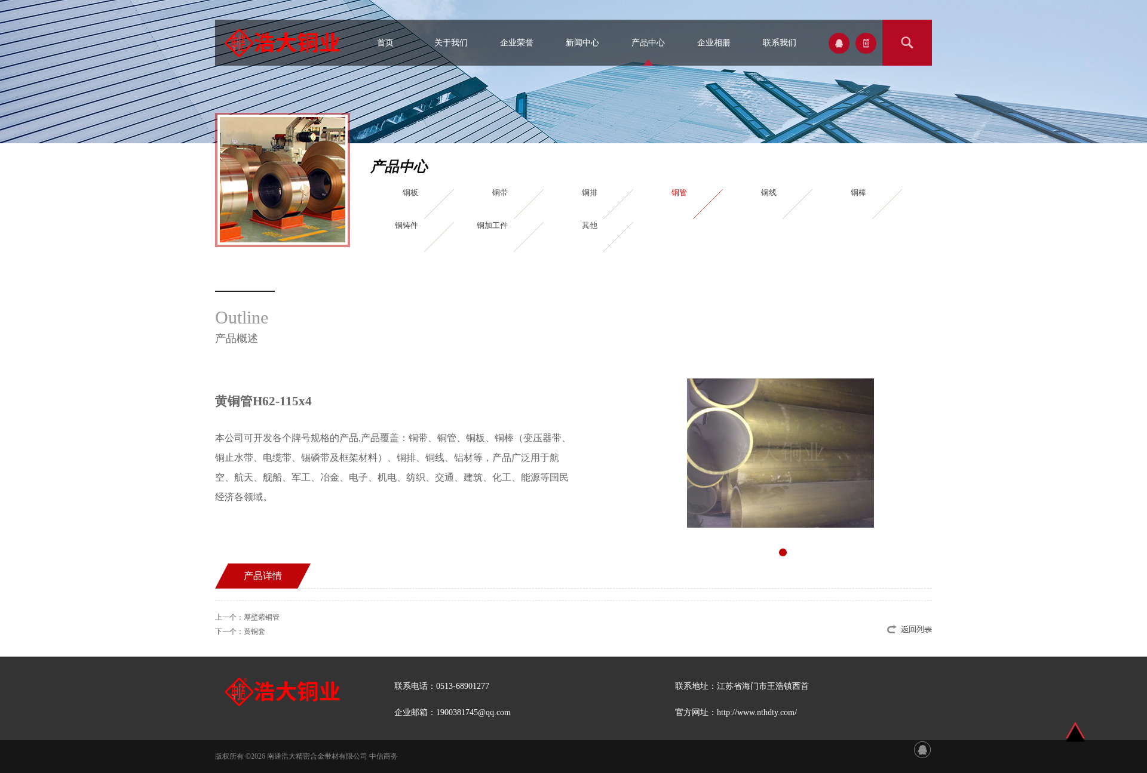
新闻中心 (582, 42)
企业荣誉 (516, 42)
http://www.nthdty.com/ (757, 712)
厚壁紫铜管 (262, 617)
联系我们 (779, 42)
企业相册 (714, 42)
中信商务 (383, 756)
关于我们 (451, 42)
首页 (385, 42)
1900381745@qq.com (473, 712)
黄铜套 (254, 631)
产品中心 (648, 42)
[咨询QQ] (922, 749)
